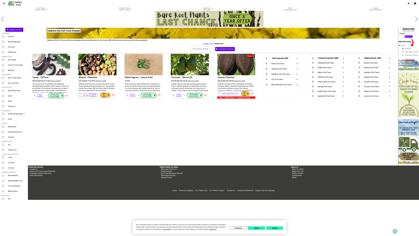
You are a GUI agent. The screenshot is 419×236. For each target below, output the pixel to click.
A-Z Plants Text (201, 190)
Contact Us (34, 169)
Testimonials (297, 175)
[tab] (42, 9)
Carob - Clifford (40, 77)
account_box (415, 3)
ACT (211, 43)
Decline (256, 228)
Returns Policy (166, 177)
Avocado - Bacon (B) (181, 77)
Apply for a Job (298, 171)
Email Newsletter (36, 175)
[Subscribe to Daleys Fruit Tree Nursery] (408, 42)
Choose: (88, 95)
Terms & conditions (186, 190)
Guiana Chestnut (226, 77)
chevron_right (297, 58)
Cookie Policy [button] (167, 229)
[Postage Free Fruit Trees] (408, 64)
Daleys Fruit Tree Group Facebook (42, 171)
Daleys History (297, 173)
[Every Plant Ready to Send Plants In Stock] (408, 94)
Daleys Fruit (18, 3)
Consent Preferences (245, 190)
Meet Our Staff (297, 169)
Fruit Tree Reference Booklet (172, 173)
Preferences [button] (212, 229)
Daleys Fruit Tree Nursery (265, 190)
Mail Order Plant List (169, 169)
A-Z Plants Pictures (216, 190)
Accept (274, 228)
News (294, 177)
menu (4, 3)
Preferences (238, 228)
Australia (206, 43)
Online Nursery (166, 171)
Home (174, 190)
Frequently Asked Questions (40, 173)
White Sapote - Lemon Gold (139, 77)
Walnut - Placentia (88, 77)
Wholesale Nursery (168, 175)
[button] (207, 25)
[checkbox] (14, 36)
